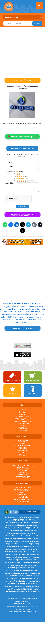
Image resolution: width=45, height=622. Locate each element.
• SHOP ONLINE (22, 426)
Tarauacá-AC (18, 589)
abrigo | (42, 311)
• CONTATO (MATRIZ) (22, 502)
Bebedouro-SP (17, 522)
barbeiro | (15, 320)
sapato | (3, 309)
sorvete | (11, 311)
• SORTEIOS (22, 428)
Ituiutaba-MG (11, 546)
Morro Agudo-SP (30, 554)
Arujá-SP (19, 520)
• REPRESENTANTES (22, 477)
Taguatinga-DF (19, 586)
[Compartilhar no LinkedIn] (16, 224)
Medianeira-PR (27, 552)
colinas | (40, 320)
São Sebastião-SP (34, 581)
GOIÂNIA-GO (9, 538)
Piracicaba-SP (31, 560)
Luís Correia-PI (34, 549)
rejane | (15, 306)
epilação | (4, 317)
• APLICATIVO (22, 430)
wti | (23, 317)
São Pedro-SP (22, 581)
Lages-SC (17, 549)
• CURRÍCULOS (22, 475)
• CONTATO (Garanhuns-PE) (22, 499)
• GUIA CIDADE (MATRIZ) (22, 488)
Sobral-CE (34, 584)
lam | (11, 316)
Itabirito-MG (13, 544)
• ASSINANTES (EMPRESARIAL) (22, 466)
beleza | (11, 303)
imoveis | (4, 311)
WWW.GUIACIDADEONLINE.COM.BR (18, 606)
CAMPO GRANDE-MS (15, 530)
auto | (21, 320)
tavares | (9, 309)
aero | (37, 311)
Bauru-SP (8, 522)
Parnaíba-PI (13, 560)
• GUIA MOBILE (22, 495)
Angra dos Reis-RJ (11, 517)
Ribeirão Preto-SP (27, 565)
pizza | (3, 314)
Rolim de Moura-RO (23, 568)
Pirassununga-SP (10, 562)
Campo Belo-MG (34, 528)
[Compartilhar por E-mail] (34, 224)
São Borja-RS (34, 573)
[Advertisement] (22, 51)
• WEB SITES (22, 448)
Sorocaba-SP (9, 586)
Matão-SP (17, 552)
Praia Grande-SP (15, 565)
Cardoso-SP (24, 533)
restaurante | (22, 314)
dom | (25, 320)
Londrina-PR (25, 549)
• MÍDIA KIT (22, 443)
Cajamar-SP (12, 528)
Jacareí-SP (30, 546)
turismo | (30, 314)
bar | (35, 303)
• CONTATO (22, 455)
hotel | (35, 320)
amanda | (13, 314)
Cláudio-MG (10, 536)
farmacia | (18, 311)
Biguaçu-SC (35, 522)
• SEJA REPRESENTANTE (22, 490)
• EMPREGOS (22, 472)
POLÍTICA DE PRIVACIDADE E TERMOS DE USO (23, 612)
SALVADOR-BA (11, 570)
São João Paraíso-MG (29, 576)
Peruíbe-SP (21, 560)
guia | (8, 314)
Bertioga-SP (26, 522)
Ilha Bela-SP (25, 541)
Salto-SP (33, 568)
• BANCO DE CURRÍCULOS (22, 421)
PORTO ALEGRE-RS (23, 562)
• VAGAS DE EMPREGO (22, 419)
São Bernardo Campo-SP (21, 573)
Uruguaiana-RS (11, 592)
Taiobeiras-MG (29, 586)
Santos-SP (8, 573)
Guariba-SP (36, 538)
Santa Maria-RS (33, 570)
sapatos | (17, 303)
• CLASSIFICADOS (22, 417)
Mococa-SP (9, 554)
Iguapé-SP (17, 541)
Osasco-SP (27, 557)
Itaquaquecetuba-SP (24, 544)
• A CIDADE (23, 410)
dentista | (7, 319)
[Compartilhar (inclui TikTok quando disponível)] (22, 230)
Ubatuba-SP (36, 589)
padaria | (24, 303)
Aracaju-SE (11, 520)
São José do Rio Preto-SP (27, 578)
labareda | (19, 322)
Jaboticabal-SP (21, 546)
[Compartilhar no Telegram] (28, 224)
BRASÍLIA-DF (19, 525)
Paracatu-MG (36, 557)
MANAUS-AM (9, 552)
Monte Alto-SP (19, 554)
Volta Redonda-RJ (33, 592)
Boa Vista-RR (9, 525)
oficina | (38, 309)
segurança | (40, 317)
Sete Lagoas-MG (24, 584)
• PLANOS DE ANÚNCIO (22, 446)
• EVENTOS (22, 414)
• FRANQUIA (22, 492)
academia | (26, 309)
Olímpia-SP (18, 557)
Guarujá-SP (9, 541)
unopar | (31, 303)
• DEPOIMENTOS (22, 450)
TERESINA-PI (27, 589)
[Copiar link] (40, 224)
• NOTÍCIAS (22, 412)
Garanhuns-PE (33, 536)
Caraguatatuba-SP (13, 533)
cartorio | (37, 314)
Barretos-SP (27, 520)
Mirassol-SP (36, 552)
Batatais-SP (36, 520)
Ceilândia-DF (33, 533)
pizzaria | (26, 322)
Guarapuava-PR (26, 538)
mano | (19, 309)
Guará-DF (17, 538)
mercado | (39, 307)
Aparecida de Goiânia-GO (26, 517)
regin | (5, 303)
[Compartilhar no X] (22, 224)
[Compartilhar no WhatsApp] (5, 224)
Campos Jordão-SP (29, 530)
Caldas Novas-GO (22, 528)
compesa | (18, 317)
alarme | (31, 307)
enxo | (32, 309)
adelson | (24, 306)
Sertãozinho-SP (13, 584)
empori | (39, 303)
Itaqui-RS (35, 544)
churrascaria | (30, 317)
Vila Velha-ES (21, 592)
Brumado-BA (28, 525)
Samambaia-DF (22, 570)
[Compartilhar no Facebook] (10, 224)
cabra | (30, 320)
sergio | (6, 306)
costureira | (30, 311)
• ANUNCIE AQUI (22, 453)
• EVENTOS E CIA (22, 468)
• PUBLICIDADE (22, 441)
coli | (14, 309)
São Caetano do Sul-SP (13, 576)
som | (42, 314)
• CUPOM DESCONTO (22, 423)
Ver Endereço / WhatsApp (22, 137)
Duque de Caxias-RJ (21, 536)
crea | (24, 311)
